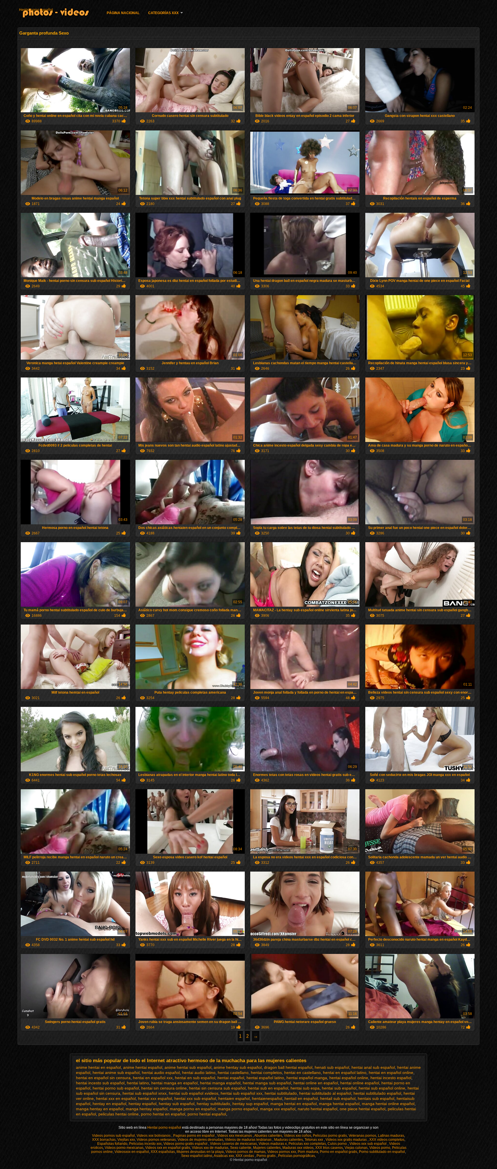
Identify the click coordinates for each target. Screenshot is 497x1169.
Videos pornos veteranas (156, 1140)
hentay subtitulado (213, 1103)
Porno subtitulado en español (382, 1152)
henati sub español (332, 1067)
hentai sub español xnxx (145, 1093)
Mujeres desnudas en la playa (200, 1152)
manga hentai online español (388, 1103)
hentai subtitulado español (377, 1093)
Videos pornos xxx (281, 1152)
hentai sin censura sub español (217, 1088)
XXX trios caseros (329, 1148)
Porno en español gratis (338, 1152)
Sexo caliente (240, 1148)
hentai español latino (265, 1077)
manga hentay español (146, 1109)
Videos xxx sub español (368, 1144)
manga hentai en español (293, 1103)
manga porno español (238, 1109)
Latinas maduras (391, 1136)
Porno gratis (266, 1156)
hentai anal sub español (373, 1067)
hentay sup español (250, 1103)
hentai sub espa (305, 1088)
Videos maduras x (273, 1144)
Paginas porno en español (194, 1136)
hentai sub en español (268, 1088)
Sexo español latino (196, 1156)
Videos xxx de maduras (210, 1148)
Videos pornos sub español (113, 1136)
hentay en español (109, 1103)
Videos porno (379, 1148)
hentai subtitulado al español (325, 1093)
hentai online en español (315, 1083)
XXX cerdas (245, 1156)
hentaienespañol (267, 1098)
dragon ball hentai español (288, 1067)
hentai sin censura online (164, 1088)
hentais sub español (376, 1098)
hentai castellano (233, 1072)
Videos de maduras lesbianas (248, 1140)
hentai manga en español (174, 1083)
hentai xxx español (155, 1098)
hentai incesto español (390, 1077)
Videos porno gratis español (185, 1144)
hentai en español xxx (153, 1077)
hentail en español (301, 1098)
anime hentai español (142, 1067)
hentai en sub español (195, 1077)
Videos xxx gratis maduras (347, 1140)
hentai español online (348, 1077)
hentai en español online (391, 1072)
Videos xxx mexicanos (235, 1136)
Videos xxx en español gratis (167, 1148)
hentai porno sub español (116, 1088)
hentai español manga (306, 1077)
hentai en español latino (344, 1072)
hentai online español (359, 1083)
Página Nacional (123, 13)
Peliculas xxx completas (307, 1144)
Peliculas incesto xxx (145, 1144)
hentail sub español (337, 1098)
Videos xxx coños (297, 1136)
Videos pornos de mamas (245, 1152)
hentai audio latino (198, 1072)
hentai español (230, 1077)
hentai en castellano (302, 1072)
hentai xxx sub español (195, 1098)
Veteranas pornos (362, 1136)
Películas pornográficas (296, 1156)
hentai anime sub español (116, 1072)
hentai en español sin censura (103, 1077)
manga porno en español (192, 1109)
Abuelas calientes (268, 1136)
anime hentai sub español (188, 1067)
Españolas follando (112, 1144)
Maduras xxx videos (298, 1148)
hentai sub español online (382, 1088)
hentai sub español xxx (241, 1093)
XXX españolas (163, 1152)
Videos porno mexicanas (124, 1148)
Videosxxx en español (131, 1152)
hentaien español (234, 1098)
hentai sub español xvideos (193, 1093)
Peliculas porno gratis (330, 1136)
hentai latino (138, 1083)
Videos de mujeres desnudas (200, 1140)
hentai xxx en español (116, 1098)
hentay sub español (176, 1103)
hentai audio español (161, 1072)
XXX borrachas (104, 1140)
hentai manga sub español (267, 1083)
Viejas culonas (356, 1148)
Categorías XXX (163, 13)
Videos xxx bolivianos (154, 1136)
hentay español (142, 1103)
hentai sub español (339, 1088)
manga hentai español (339, 1103)
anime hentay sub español (238, 1067)
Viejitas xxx (126, 1140)
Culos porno (338, 1144)
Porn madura (308, 1152)
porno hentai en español (163, 1114)
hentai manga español (220, 1083)
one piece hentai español (362, 1109)
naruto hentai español (317, 1109)
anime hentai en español (98, 1067)
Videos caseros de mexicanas (233, 1144)
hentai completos (266, 1072)
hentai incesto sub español (100, 1083)
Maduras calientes (288, 1140)
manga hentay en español (99, 1109)
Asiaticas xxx (224, 1156)
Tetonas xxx (314, 1140)
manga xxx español (277, 1109)
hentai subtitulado (281, 1093)
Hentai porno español (36, 10)
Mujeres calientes (267, 1148)
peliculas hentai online (118, 1114)
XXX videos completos (386, 1140)
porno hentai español (207, 1114)
